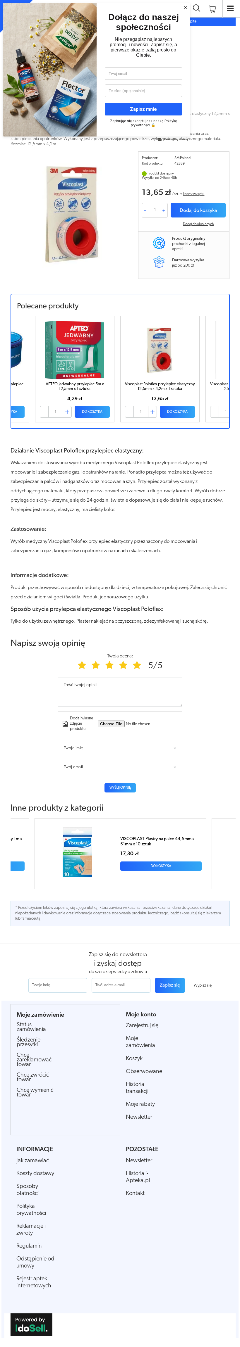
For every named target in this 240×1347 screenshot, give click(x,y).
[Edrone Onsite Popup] (120, 673)
